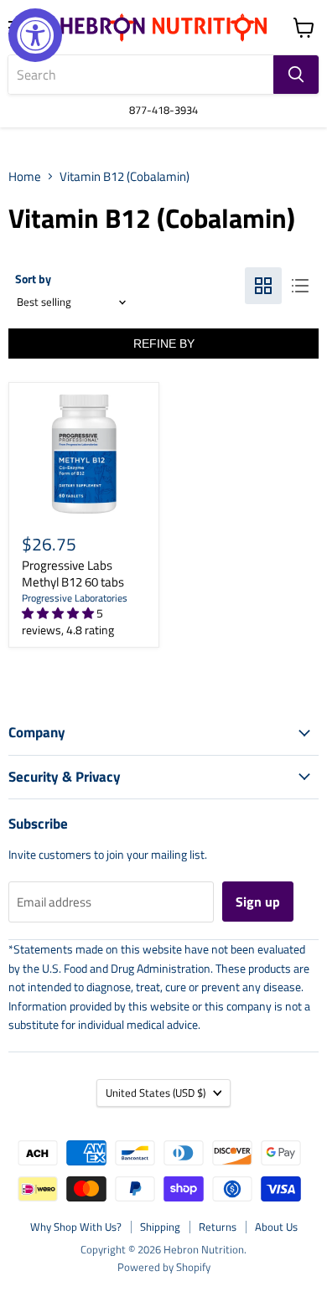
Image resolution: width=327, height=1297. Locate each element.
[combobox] (140, 74)
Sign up (258, 901)
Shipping (160, 1226)
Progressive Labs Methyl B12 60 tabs (73, 573)
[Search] (296, 74)
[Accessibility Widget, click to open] (35, 35)
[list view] (300, 285)
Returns (217, 1226)
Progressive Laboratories (74, 598)
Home (24, 176)
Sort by (33, 278)
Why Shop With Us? (76, 1226)
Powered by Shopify (163, 1266)
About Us (276, 1226)
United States (155, 1092)
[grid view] (263, 285)
